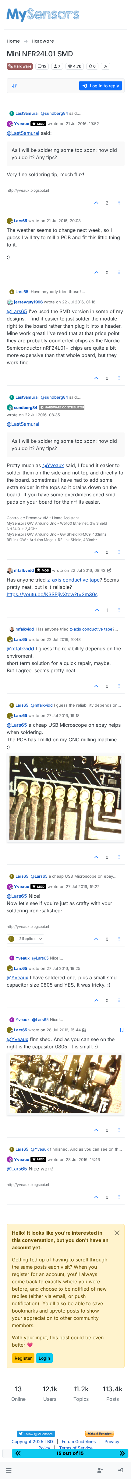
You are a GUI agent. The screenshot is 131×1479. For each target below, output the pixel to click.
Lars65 (20, 220)
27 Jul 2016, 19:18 (63, 715)
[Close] (117, 1232)
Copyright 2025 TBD (32, 1441)
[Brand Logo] (43, 14)
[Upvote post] (96, 203)
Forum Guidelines (79, 1441)
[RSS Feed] (105, 66)
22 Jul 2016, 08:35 (42, 414)
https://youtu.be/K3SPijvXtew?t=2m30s (52, 594)
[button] (8, 1470)
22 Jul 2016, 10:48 (64, 639)
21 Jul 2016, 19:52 (82, 123)
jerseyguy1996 (28, 301)
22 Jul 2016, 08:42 (87, 570)
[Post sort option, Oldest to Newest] (14, 85)
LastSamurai (27, 113)
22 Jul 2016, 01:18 (78, 301)
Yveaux (21, 123)
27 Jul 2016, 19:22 (83, 886)
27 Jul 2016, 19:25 (63, 968)
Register (23, 1358)
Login (44, 1358)
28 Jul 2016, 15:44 (64, 1029)
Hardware (22, 66)
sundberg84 (25, 407)
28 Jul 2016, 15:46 (83, 1159)
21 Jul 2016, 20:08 (64, 220)
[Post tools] (119, 203)
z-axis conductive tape (73, 580)
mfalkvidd (24, 570)
